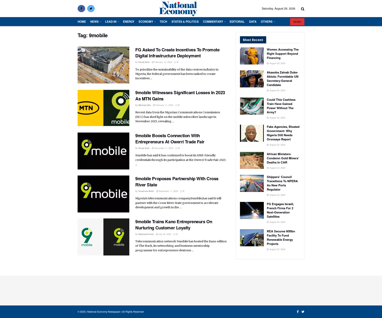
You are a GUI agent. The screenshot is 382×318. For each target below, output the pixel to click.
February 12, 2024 (163, 62)
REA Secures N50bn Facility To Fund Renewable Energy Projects (281, 237)
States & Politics (185, 21)
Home (82, 21)
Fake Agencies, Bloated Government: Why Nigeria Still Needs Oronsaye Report (283, 132)
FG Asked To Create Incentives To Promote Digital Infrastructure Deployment (178, 52)
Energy (128, 21)
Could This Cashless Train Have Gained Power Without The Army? (281, 105)
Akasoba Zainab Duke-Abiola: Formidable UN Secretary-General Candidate (282, 78)
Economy (146, 21)
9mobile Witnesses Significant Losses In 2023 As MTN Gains (180, 95)
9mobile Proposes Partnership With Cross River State (176, 181)
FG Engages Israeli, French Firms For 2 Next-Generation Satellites (280, 210)
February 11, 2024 (164, 105)
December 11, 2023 (163, 148)
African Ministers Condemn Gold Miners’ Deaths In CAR (283, 158)
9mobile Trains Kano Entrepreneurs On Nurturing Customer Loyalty (173, 224)
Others (266, 21)
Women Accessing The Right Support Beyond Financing (283, 53)
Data (252, 21)
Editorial (237, 21)
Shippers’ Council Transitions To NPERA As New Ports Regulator (282, 183)
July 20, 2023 (164, 234)
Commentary (213, 21)
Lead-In (110, 21)
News (94, 21)
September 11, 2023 (168, 191)
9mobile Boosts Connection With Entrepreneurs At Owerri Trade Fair (170, 138)
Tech (163, 21)
